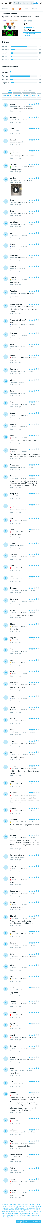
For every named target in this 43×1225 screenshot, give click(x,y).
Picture (17, 90)
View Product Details (30, 34)
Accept (19, 1222)
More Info (36, 1222)
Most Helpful (28, 90)
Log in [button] (35, 3)
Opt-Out (28, 1222)
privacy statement (10, 1208)
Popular (4, 9)
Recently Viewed (31, 9)
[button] (32, 3)
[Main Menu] (2, 3)
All (10, 90)
